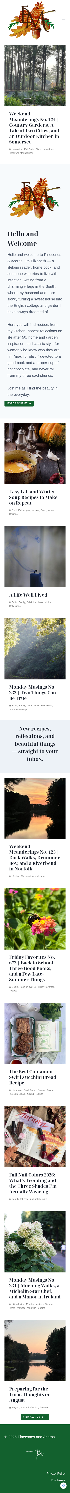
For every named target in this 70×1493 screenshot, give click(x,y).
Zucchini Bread (17, 1094)
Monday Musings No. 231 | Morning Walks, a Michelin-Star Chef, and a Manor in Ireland (35, 1288)
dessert (13, 130)
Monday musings (18, 709)
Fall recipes (24, 510)
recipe (32, 130)
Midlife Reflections (42, 705)
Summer (49, 1304)
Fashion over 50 (28, 987)
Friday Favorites (46, 987)
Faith (14, 602)
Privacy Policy (56, 1473)
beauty (15, 1199)
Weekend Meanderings (33, 876)
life (34, 602)
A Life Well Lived (28, 595)
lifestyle (16, 876)
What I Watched (18, 1308)
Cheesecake (49, 127)
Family (22, 602)
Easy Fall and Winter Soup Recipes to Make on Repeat (33, 497)
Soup (43, 510)
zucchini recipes (35, 1094)
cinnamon (17, 1090)
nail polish (35, 1199)
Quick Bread (30, 1090)
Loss (40, 602)
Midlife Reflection (29, 1407)
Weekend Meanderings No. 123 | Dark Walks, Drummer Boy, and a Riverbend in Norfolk (34, 857)
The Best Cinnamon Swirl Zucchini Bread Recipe (32, 1077)
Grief (29, 602)
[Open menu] (63, 20)
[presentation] (35, 75)
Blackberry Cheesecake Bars (28, 116)
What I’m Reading (36, 1308)
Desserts (23, 130)
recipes (35, 510)
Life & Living (18, 1304)
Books (15, 987)
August (15, 1407)
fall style (24, 1199)
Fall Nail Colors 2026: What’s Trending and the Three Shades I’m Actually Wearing (33, 1183)
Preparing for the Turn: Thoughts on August (30, 1394)
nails (44, 1199)
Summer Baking (46, 1090)
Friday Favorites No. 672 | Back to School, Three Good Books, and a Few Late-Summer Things (32, 968)
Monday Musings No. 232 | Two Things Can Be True (32, 692)
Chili (14, 510)
